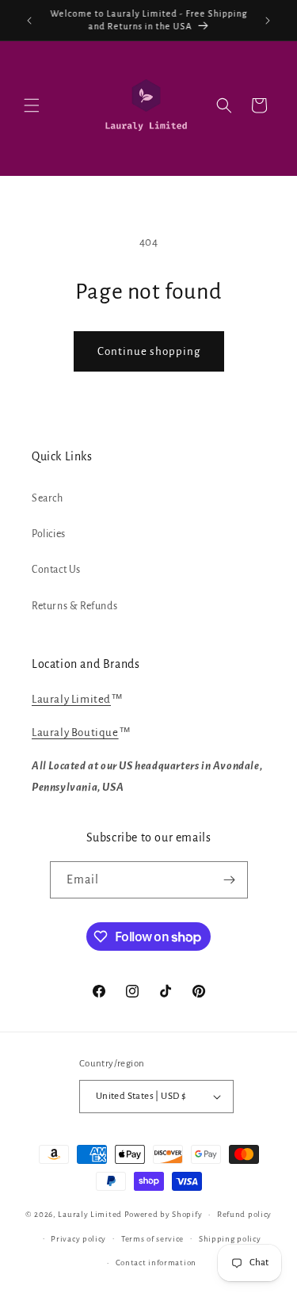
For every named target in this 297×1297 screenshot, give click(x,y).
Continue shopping (148, 351)
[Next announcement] (267, 20)
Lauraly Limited (71, 699)
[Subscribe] (229, 879)
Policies (49, 534)
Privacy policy (78, 1238)
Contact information (156, 1262)
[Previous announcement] (29, 20)
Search (47, 498)
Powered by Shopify (163, 1214)
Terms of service (152, 1238)
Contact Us (56, 569)
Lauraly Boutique (75, 732)
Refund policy (244, 1214)
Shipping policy (230, 1238)
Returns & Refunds (74, 606)
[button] (31, 105)
